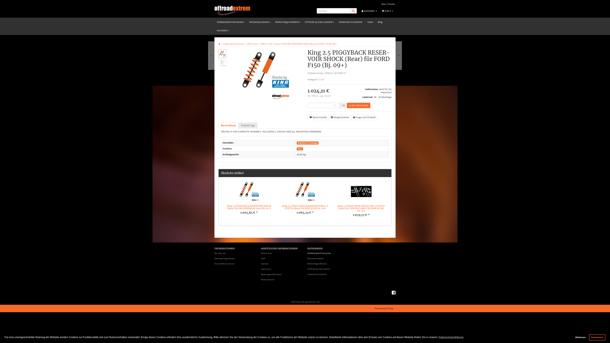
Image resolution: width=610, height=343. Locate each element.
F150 (321, 79)
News (383, 4)
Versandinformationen (224, 263)
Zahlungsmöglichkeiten (224, 258)
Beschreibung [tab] (228, 125)
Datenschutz (266, 253)
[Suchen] (353, 10)
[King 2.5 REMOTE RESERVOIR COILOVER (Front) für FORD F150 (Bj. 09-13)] (211, 55)
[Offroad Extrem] (243, 10)
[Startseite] (219, 44)
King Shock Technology (307, 143)
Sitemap (264, 263)
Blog (380, 22)
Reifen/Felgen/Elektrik (286, 22)
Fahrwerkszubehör (259, 22)
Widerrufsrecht (267, 279)
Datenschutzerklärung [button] (451, 337)
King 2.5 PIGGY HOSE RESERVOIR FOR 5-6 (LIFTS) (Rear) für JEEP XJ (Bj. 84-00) (305, 207)
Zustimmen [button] (597, 337)
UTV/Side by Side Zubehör (318, 22)
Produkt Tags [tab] (248, 125)
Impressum (266, 269)
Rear (300, 149)
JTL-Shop (389, 308)
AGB (263, 258)
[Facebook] (394, 292)
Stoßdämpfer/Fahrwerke (230, 22)
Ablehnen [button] (580, 337)
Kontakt (391, 4)
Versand (327, 96)
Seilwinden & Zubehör (351, 22)
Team (370, 22)
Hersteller (222, 30)
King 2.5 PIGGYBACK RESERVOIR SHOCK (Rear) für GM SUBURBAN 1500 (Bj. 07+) (249, 207)
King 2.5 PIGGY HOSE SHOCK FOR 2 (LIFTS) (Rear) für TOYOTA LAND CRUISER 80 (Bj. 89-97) (361, 208)
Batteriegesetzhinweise (271, 274)
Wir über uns (220, 253)
